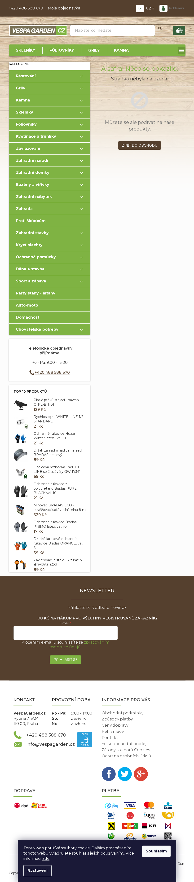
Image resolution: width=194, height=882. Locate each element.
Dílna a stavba (30, 269)
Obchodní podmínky (122, 713)
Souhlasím (156, 851)
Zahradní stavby (32, 233)
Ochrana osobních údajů (126, 756)
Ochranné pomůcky (36, 257)
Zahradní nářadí (32, 160)
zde (45, 858)
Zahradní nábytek (34, 196)
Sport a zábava (31, 281)
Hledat (160, 30)
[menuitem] (25, 50)
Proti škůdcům (31, 221)
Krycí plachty (29, 245)
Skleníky (24, 112)
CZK (150, 8)
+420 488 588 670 (26, 8)
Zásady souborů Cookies (126, 750)
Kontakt (110, 737)
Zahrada (24, 208)
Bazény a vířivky (32, 184)
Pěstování (26, 76)
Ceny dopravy (115, 725)
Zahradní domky (32, 172)
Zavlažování (28, 148)
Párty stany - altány (35, 293)
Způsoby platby (117, 719)
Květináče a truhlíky (36, 136)
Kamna (23, 100)
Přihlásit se (65, 660)
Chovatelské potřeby (37, 329)
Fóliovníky (26, 124)
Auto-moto (27, 305)
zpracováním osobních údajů (79, 644)
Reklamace (113, 731)
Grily (20, 88)
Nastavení (37, 870)
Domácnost (27, 317)
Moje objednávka (64, 8)
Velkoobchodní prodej (124, 744)
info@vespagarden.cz (50, 744)
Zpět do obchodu (139, 145)
